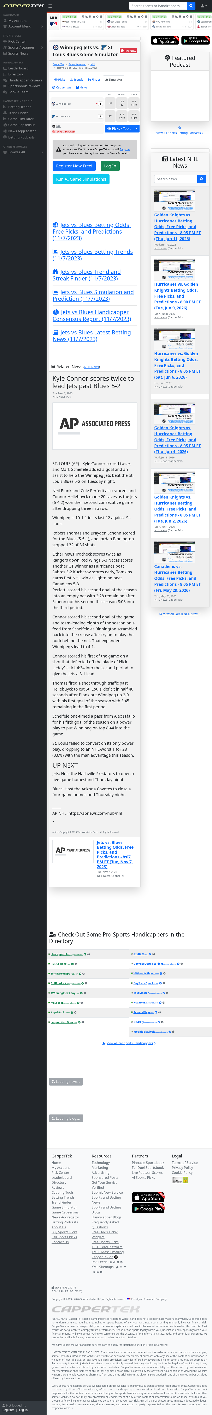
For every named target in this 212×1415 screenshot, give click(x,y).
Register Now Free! (74, 166)
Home (56, 1162)
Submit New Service (107, 1192)
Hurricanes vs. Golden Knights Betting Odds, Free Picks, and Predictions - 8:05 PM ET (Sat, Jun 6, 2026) (177, 365)
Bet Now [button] (130, 51)
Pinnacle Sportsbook (148, 1162)
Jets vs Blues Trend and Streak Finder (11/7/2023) (87, 275)
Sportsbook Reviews (24, 86)
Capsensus (63, 87)
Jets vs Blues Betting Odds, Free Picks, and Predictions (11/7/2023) (92, 231)
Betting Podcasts (21, 137)
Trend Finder (18, 113)
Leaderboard (18, 68)
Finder (96, 79)
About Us (59, 1227)
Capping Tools (63, 1192)
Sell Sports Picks (64, 1237)
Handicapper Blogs (107, 1217)
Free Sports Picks (105, 1242)
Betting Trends (19, 107)
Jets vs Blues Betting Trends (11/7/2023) (93, 255)
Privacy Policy (182, 1167)
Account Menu (19, 26)
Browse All (16, 152)
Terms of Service (185, 1162)
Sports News (18, 53)
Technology (101, 1162)
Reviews (58, 1187)
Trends (78, 79)
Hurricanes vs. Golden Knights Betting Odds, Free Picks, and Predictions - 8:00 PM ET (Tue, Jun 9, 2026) (177, 296)
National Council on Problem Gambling (145, 1345)
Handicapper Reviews (25, 80)
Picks (61, 79)
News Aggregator (22, 131)
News (83, 87)
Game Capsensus (21, 125)
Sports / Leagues (21, 47)
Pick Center (17, 41)
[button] (204, 6)
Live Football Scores (147, 1172)
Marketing (100, 1167)
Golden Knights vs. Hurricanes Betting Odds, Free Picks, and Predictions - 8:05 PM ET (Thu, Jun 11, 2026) (177, 226)
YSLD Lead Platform (107, 1247)
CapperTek (58, 64)
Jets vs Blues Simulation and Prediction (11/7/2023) (93, 295)
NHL (92, 64)
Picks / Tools (121, 128)
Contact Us (60, 1242)
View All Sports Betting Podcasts (178, 133)
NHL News (91, 367)
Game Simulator (21, 119)
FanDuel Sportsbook (148, 1167)
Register (8, 1410)
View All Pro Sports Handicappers (130, 1043)
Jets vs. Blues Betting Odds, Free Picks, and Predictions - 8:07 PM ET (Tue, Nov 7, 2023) (115, 854)
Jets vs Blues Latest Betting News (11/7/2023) (92, 335)
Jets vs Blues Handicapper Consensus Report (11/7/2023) (92, 315)
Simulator (115, 79)
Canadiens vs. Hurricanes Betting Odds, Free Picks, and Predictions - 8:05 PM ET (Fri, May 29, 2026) (177, 578)
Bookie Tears (18, 92)
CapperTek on (102, 1257)
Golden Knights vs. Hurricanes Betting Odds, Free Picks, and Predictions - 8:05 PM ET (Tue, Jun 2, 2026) (177, 509)
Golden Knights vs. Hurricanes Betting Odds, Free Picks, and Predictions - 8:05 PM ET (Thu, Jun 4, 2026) (177, 439)
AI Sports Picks (143, 1177)
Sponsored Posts (105, 1177)
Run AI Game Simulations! (81, 179)
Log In (23, 1410)
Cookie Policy (182, 1172)
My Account (17, 20)
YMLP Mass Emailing (108, 1252)
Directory (15, 74)
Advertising (101, 1172)
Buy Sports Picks (64, 1232)
